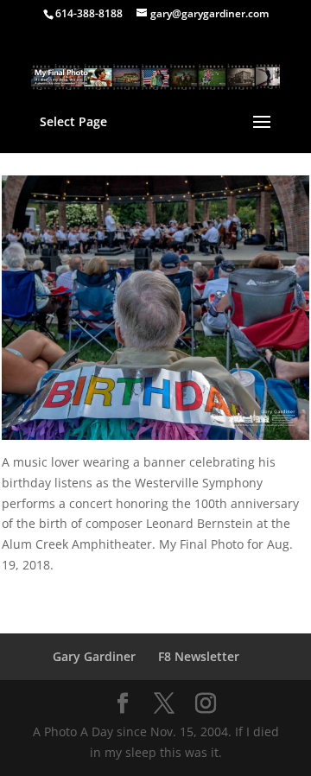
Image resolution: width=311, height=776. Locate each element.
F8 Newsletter (198, 656)
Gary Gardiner (94, 656)
